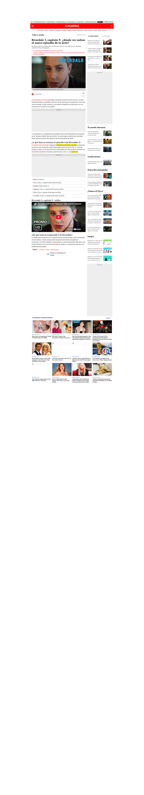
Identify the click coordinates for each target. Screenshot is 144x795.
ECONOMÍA (57, 30)
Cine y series (38, 35)
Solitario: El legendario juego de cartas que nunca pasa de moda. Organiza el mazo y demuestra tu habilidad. (95, 251)
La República (38, 94)
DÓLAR (95, 30)
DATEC (99, 30)
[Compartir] (83, 93)
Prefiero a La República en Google (58, 254)
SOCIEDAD (64, 30)
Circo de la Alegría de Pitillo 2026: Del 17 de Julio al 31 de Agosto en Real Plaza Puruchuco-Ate (95, 222)
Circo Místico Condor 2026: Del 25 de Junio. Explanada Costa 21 (95, 205)
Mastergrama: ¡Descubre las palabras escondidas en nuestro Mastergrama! (95, 242)
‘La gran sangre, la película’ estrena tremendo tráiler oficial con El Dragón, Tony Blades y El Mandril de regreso (95, 52)
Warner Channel (55, 249)
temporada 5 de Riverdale (42, 100)
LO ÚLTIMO (40, 30)
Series (47, 249)
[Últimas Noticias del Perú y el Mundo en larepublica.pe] (72, 26)
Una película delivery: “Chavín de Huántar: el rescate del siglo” (93, 133)
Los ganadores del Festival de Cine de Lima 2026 (47, 51)
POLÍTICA (46, 30)
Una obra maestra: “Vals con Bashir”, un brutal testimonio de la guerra (95, 141)
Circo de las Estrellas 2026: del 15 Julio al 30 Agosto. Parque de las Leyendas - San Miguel (95, 198)
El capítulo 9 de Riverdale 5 (41, 145)
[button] (33, 26)
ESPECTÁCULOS (88, 30)
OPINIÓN (51, 30)
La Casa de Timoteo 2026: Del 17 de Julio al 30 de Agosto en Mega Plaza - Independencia (94, 214)
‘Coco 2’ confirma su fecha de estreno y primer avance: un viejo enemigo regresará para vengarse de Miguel (59, 53)
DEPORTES (80, 30)
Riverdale (55, 244)
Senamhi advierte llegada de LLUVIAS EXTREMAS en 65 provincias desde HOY (95, 184)
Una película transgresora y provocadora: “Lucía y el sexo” (95, 58)
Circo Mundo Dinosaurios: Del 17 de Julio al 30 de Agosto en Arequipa (94, 229)
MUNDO (70, 30)
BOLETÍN (104, 30)
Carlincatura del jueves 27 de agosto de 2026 (95, 162)
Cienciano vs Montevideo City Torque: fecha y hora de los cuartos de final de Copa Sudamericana (95, 177)
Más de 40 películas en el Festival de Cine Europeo (94, 149)
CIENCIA (74, 30)
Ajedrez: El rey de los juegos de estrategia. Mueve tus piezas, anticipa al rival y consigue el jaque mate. (95, 259)
